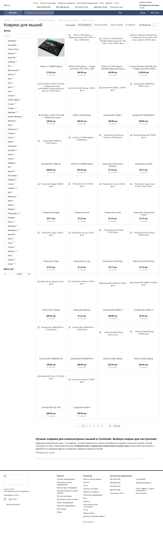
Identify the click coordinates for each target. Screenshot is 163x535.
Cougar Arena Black (82, 407)
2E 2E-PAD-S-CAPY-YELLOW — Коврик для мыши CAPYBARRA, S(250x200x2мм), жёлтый (51, 118)
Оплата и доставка (48, 3)
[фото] (16, 480)
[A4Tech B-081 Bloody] (82, 96)
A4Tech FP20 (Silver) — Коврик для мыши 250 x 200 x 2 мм (82, 67)
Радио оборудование (65, 502)
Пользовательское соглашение (90, 506)
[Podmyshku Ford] (82, 193)
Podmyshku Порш (51, 261)
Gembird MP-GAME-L (112, 115)
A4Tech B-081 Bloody (82, 115)
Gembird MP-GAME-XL (51, 164)
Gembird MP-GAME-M (113, 310)
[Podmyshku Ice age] (82, 242)
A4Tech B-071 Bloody (51, 310)
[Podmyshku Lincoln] (112, 193)
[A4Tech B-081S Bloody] (143, 340)
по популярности (84, 25)
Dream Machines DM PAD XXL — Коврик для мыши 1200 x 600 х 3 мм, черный (143, 68)
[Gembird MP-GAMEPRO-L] (143, 96)
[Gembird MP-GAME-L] (112, 96)
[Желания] (133, 12)
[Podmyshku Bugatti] (51, 193)
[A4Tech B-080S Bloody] (112, 340)
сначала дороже (116, 25)
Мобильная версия (13, 504)
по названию (130, 25)
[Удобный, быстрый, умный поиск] (26, 13)
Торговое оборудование (66, 506)
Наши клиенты (88, 513)
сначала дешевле (101, 25)
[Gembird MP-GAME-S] (143, 291)
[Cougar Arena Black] (82, 388)
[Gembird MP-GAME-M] (112, 291)
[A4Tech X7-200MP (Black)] (51, 47)
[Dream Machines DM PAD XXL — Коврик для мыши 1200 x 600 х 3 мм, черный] (143, 47)
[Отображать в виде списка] (157, 25)
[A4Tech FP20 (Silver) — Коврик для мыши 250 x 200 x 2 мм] (82, 47)
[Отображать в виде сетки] (154, 25)
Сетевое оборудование (66, 479)
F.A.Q (116, 3)
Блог (102, 3)
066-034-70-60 (100, 7)
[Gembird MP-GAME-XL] (51, 145)
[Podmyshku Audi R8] (143, 145)
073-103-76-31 (81, 7)
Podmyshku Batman (82, 310)
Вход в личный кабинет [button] (92, 479)
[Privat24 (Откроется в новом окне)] (13, 499)
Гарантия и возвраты (66, 3)
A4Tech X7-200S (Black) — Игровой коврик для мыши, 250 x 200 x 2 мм (113, 68)
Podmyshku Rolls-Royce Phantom (112, 165)
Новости (109, 3)
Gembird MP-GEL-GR (51, 407)
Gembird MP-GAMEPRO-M (51, 359)
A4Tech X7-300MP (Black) (82, 164)
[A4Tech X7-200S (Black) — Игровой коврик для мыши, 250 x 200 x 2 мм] (112, 47)
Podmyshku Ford (82, 212)
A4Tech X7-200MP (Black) (51, 66)
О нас (35, 3)
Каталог (86, 482)
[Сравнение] (128, 12)
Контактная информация (87, 3)
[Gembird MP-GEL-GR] (51, 388)
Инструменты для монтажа (67, 499)
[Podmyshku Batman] (82, 291)
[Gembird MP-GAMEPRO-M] (51, 340)
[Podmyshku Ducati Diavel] (143, 242)
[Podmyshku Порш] (51, 242)
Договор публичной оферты (94, 516)
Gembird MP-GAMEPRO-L (143, 115)
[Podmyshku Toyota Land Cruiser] (143, 193)
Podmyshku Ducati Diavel (143, 261)
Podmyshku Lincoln (113, 212)
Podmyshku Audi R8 (143, 164)
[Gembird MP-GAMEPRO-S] (82, 340)
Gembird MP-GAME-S (143, 310)
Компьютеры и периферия (67, 488)
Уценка (59, 512)
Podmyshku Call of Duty (113, 261)
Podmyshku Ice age (82, 261)
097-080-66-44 (62, 7)
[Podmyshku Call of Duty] (112, 242)
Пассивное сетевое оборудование (64, 483)
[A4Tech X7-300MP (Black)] (82, 145)
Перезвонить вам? (116, 7)
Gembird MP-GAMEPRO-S (82, 359)
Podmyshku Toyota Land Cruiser (143, 213)
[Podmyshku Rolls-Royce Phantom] (112, 145)
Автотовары (61, 509)
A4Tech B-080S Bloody (112, 359)
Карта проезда (141, 493)
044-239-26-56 (43, 7)
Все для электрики (64, 496)
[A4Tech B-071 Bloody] (51, 291)
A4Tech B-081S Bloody (143, 359)
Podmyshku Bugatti (51, 212)
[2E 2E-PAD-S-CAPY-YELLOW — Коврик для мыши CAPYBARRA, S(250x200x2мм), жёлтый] (51, 96)
